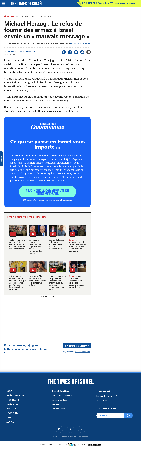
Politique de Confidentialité (62, 395)
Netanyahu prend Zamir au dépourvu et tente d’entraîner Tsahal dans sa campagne (77, 245)
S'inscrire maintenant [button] (77, 346)
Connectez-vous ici (82, 351)
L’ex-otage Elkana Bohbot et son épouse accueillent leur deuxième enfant (37, 280)
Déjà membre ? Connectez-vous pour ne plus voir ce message (47, 200)
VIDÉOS (9, 417)
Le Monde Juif (12, 400)
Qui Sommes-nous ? (60, 400)
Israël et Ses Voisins (16, 395)
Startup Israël (13, 413)
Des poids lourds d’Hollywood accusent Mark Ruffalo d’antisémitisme (56, 244)
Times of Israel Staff (27, 51)
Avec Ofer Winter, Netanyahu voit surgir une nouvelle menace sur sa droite (76, 281)
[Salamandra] (94, 445)
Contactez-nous (58, 409)
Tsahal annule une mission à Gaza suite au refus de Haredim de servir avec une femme (17, 244)
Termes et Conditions (60, 391)
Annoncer (56, 404)
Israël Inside (12, 404)
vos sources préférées (80, 43)
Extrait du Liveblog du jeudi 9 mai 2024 (34, 16)
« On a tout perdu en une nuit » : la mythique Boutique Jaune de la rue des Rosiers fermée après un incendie (17, 283)
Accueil (9, 391)
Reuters (10, 51)
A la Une (10, 422)
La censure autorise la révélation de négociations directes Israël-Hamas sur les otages (36, 246)
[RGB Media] (72, 444)
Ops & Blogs (12, 409)
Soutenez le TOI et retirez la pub (126, 3)
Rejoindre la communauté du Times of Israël (47, 191)
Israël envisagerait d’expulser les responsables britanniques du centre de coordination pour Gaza (57, 283)
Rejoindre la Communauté (97, 3)
